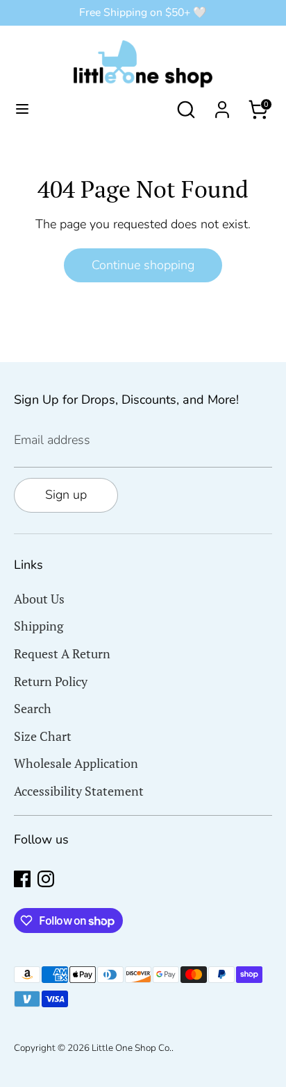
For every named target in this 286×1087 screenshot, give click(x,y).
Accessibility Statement (79, 790)
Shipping (38, 625)
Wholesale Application (76, 763)
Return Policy (50, 681)
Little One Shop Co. (131, 1047)
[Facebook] (22, 879)
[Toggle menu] (22, 109)
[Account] (222, 105)
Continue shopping (143, 265)
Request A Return (62, 653)
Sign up (66, 494)
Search (32, 708)
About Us (39, 598)
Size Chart (43, 736)
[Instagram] (45, 879)
